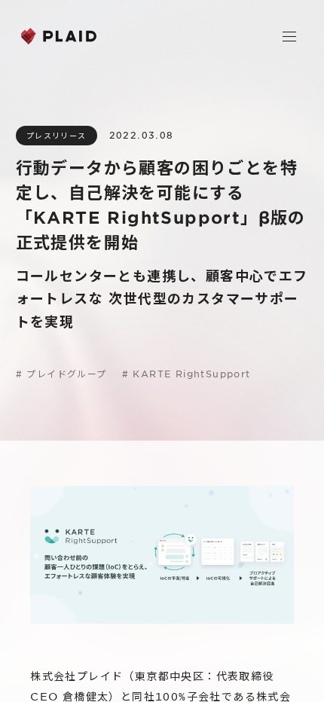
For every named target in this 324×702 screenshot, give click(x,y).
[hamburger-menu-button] (289, 36)
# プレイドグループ (61, 374)
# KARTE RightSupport (186, 374)
